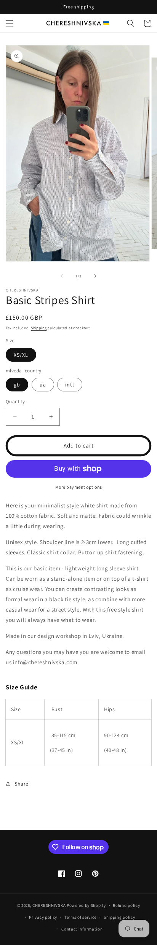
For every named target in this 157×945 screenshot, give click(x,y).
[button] (9, 23)
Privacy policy (43, 917)
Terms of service (80, 917)
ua (43, 384)
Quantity (15, 401)
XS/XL (21, 354)
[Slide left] (61, 275)
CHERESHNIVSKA (49, 905)
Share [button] (21, 783)
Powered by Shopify (86, 905)
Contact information (82, 929)
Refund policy (126, 905)
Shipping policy (119, 917)
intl (69, 384)
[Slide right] (95, 275)
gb (17, 384)
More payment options (78, 487)
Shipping (39, 327)
